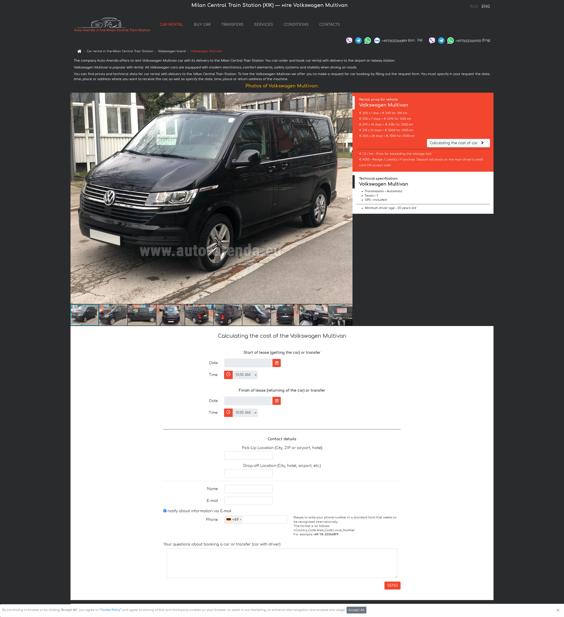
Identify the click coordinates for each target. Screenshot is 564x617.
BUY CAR (202, 25)
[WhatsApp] (368, 40)
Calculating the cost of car (454, 143)
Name (212, 489)
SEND (392, 586)
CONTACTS (329, 25)
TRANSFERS (232, 25)
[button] (348, 198)
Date (213, 363)
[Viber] (349, 40)
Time (213, 375)
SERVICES (263, 25)
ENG (486, 7)
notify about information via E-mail (198, 511)
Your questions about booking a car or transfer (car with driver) (221, 544)
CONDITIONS (296, 25)
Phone (212, 520)
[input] (248, 363)
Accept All (356, 610)
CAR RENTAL (171, 25)
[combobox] (234, 520)
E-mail (212, 501)
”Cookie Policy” (110, 609)
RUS (474, 7)
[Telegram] (358, 40)
